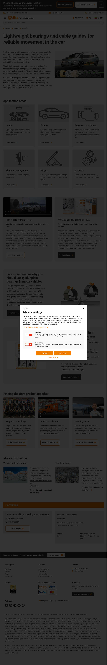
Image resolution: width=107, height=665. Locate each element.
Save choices (53, 357)
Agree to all (62, 353)
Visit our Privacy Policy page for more (35, 327)
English (25, 308)
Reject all (45, 353)
